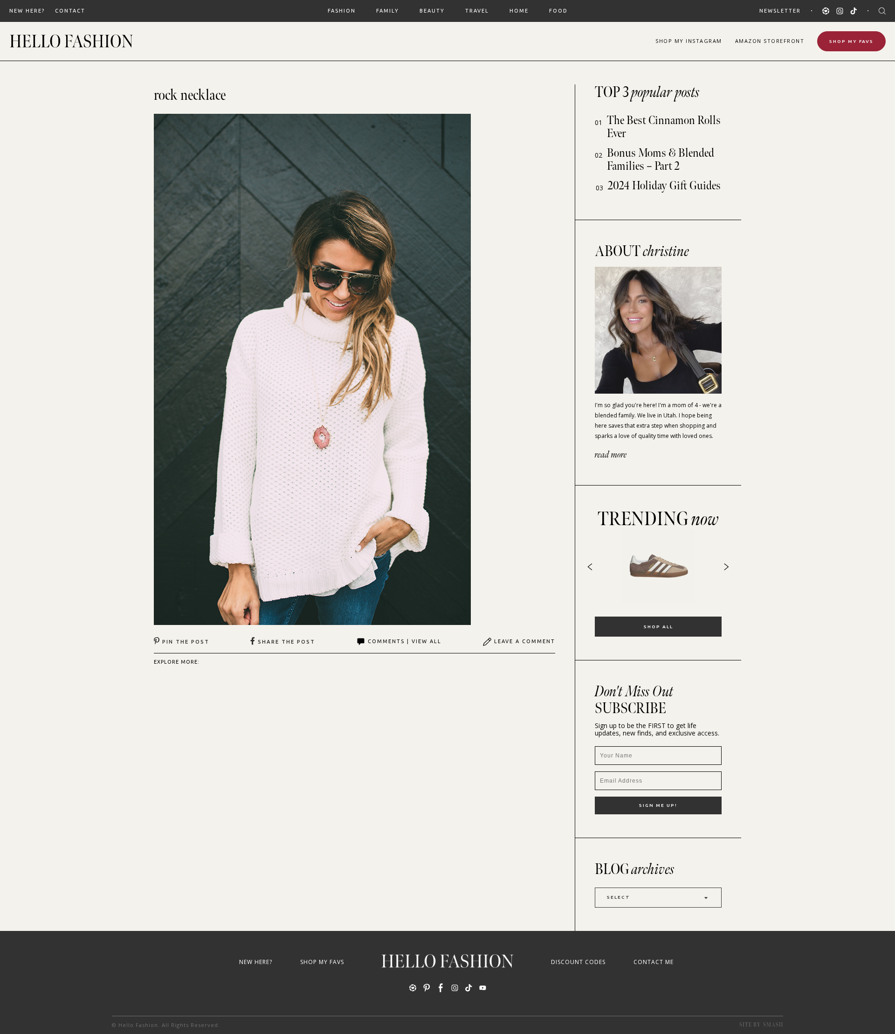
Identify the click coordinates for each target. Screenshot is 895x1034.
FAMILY (387, 11)
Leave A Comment (524, 641)
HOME (519, 11)
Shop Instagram (688, 40)
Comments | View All (404, 641)
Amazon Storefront (770, 40)
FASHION (342, 11)
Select (618, 897)
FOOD (558, 11)
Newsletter (780, 11)
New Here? (27, 11)
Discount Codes (578, 962)
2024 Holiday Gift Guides (664, 186)
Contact (70, 11)
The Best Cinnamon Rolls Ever (664, 127)
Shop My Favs (851, 41)
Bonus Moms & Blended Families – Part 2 (660, 159)
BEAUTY (432, 11)
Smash (773, 1024)
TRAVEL (477, 11)
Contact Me (653, 962)
